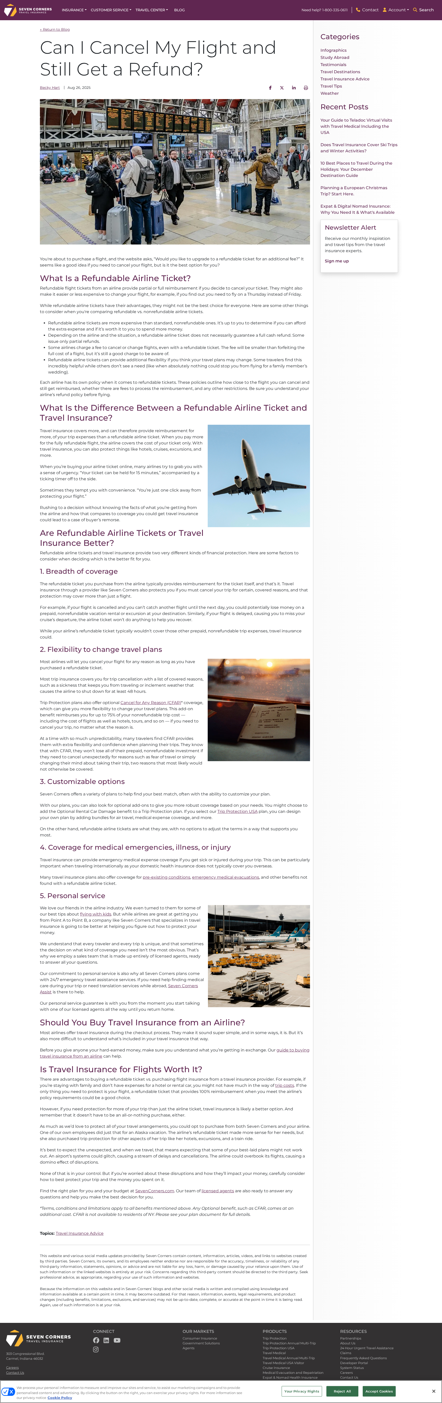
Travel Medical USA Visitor (283, 1363)
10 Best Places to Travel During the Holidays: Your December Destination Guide (356, 169)
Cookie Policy (60, 1398)
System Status (352, 1368)
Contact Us (15, 1373)
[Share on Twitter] (282, 87)
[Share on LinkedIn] (294, 87)
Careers (12, 1367)
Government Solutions (201, 1343)
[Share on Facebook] (270, 87)
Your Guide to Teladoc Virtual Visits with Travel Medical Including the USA (356, 126)
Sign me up (337, 261)
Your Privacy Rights (301, 1391)
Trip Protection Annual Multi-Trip (289, 1343)
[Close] (433, 1391)
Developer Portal (354, 1363)
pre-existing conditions (166, 877)
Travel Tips (331, 86)
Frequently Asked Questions (363, 1358)
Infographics (334, 50)
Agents (188, 1348)
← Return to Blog (55, 29)
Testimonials (333, 64)
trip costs (284, 1085)
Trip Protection (275, 1338)
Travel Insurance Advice (80, 1233)
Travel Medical (274, 1353)
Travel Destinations (340, 71)
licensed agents (218, 1190)
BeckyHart (50, 87)
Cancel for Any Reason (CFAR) (150, 702)
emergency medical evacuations (225, 877)
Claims (345, 1353)
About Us (347, 1343)
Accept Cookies (379, 1391)
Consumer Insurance (200, 1338)
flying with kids (95, 914)
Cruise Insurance (276, 1368)
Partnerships (350, 1338)
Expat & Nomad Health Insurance (290, 1377)
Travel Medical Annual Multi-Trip (289, 1358)
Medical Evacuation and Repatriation (293, 1373)
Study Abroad (335, 57)
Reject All (342, 1391)
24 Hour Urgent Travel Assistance (367, 1348)
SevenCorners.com (154, 1190)
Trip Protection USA (237, 811)
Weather (330, 93)
